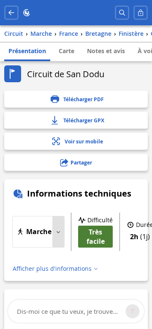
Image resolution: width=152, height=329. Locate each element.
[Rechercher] (122, 12)
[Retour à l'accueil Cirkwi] (26, 12)
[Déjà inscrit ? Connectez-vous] (140, 12)
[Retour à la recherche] (11, 12)
